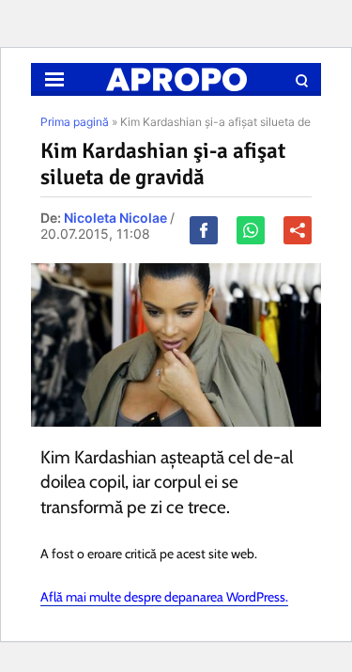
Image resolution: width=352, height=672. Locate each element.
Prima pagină (74, 122)
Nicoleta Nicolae (115, 218)
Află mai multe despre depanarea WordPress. (164, 596)
